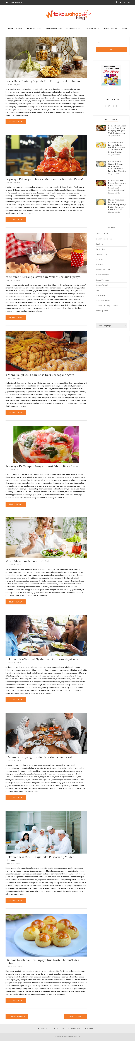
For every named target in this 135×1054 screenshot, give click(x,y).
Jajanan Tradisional (104, 239)
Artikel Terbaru (110, 28)
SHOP (124, 28)
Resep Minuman (92, 28)
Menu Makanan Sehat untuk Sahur (29, 561)
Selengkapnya (15, 122)
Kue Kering (100, 249)
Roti (97, 290)
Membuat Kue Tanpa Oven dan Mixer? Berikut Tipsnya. (43, 276)
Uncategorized (102, 311)
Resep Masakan (34, 28)
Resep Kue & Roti (15, 28)
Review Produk (73, 28)
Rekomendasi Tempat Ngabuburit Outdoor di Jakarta (42, 659)
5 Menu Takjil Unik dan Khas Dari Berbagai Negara (40, 374)
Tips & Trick (100, 295)
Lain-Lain (99, 259)
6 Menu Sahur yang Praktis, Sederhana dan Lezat (39, 757)
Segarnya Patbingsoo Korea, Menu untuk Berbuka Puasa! (44, 179)
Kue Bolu (99, 244)
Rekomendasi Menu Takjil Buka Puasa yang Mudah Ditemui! (40, 859)
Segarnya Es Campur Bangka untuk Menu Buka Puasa (42, 466)
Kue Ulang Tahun (103, 254)
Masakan (100, 264)
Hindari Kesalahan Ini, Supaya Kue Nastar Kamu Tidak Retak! (42, 962)
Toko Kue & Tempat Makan (107, 305)
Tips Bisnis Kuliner (53, 28)
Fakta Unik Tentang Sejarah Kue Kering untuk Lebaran (43, 81)
